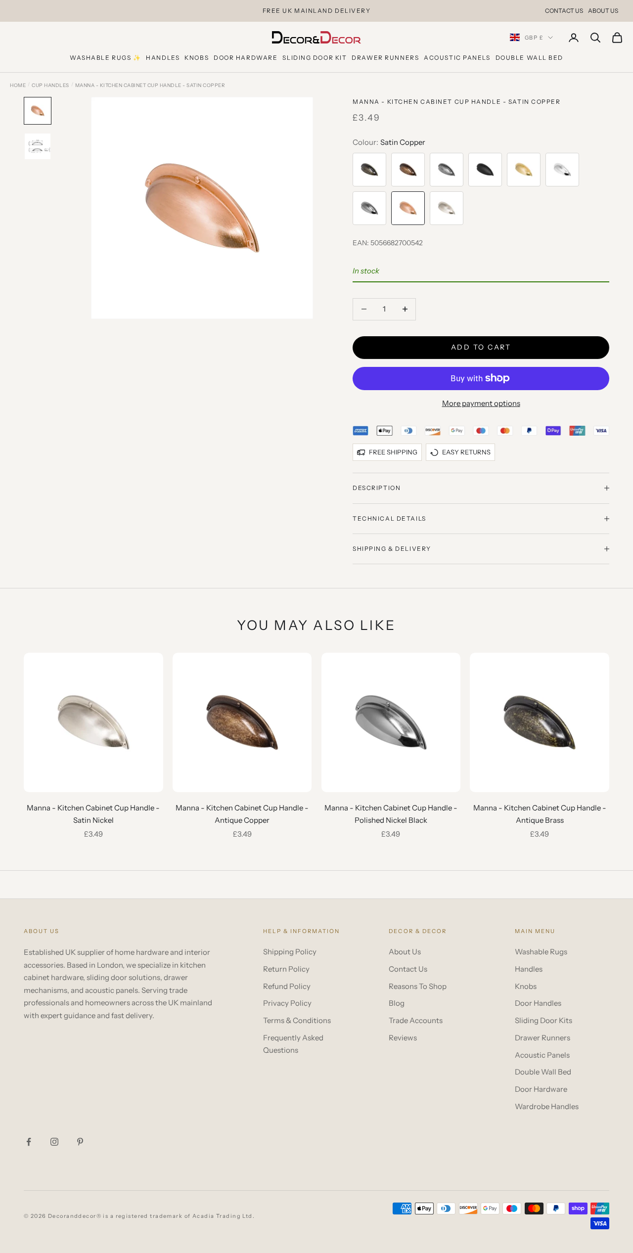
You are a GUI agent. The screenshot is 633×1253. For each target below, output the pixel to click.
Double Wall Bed (529, 57)
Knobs (196, 57)
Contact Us (564, 10)
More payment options (481, 403)
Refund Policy (287, 986)
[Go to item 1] (37, 111)
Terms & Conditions (297, 1020)
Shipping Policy (289, 951)
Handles (163, 57)
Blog (397, 1003)
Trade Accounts (416, 1020)
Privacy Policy (287, 1003)
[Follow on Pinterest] (80, 1142)
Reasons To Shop (418, 986)
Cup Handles (50, 85)
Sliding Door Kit (314, 57)
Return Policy (286, 969)
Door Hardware (245, 57)
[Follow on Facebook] (29, 1142)
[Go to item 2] (37, 146)
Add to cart (481, 347)
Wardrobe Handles (547, 1106)
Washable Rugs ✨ (105, 57)
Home (18, 85)
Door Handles (538, 1003)
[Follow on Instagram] (54, 1142)
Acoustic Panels (457, 57)
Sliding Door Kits (543, 1020)
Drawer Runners (385, 57)
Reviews (403, 1037)
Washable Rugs (541, 951)
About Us (603, 10)
